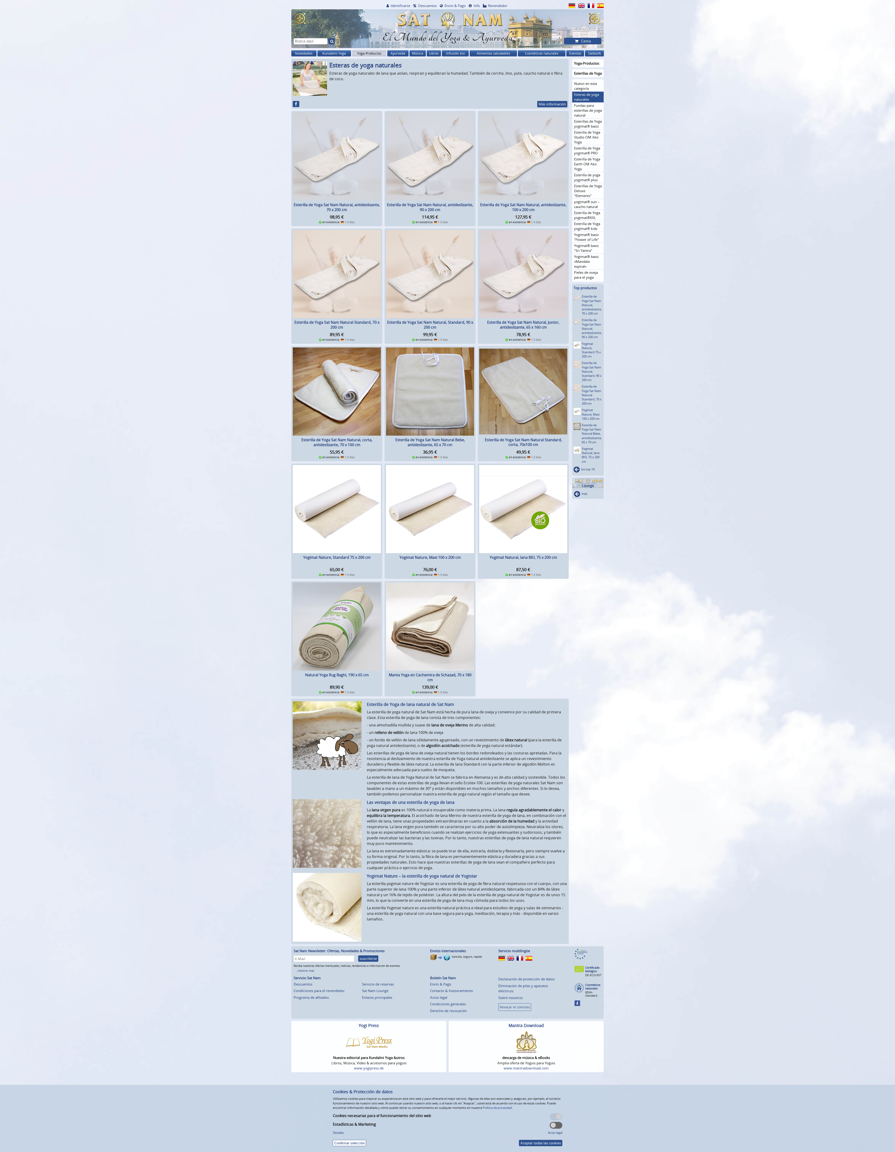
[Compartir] (296, 104)
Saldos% (594, 53)
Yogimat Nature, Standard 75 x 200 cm (337, 557)
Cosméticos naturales (541, 53)
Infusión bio (455, 53)
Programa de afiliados (311, 997)
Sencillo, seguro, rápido (467, 957)
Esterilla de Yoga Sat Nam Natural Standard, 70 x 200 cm (336, 325)
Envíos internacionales (448, 950)
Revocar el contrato (515, 1007)
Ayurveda (398, 53)
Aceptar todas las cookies (540, 1143)
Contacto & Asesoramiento (451, 990)
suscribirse (368, 958)
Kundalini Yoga (334, 53)
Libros (434, 53)
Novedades (304, 53)
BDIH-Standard (591, 994)
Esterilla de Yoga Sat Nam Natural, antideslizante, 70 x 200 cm (337, 207)
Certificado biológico (592, 969)
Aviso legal (438, 997)
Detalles (338, 1133)
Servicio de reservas (378, 984)
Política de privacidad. (498, 1108)
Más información (552, 104)
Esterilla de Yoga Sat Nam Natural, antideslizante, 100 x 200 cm (523, 207)
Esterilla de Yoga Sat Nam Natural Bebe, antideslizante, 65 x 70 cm (430, 442)
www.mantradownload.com (526, 1068)
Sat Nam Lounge (375, 990)
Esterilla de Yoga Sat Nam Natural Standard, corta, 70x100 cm (523, 442)
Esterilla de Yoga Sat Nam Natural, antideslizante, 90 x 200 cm (430, 207)
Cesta (585, 41)
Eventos (575, 53)
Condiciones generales (448, 1004)
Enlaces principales (377, 997)
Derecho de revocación (448, 1010)
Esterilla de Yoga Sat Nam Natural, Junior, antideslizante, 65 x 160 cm (523, 325)
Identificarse (400, 5)
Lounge (588, 485)
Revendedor (497, 5)
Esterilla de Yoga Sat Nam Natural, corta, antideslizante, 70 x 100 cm (336, 442)
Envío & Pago (455, 5)
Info (477, 5)
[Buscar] (332, 41)
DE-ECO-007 (593, 975)
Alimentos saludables (493, 53)
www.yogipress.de (369, 1068)
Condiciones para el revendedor (319, 990)
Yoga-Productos (369, 53)
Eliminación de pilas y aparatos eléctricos (523, 988)
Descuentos (427, 5)
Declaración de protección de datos (526, 979)
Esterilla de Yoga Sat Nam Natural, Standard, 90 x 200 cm (430, 325)
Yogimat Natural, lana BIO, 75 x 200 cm (523, 557)
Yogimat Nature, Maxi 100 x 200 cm (430, 557)
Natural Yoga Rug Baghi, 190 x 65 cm (337, 674)
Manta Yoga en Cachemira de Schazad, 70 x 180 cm (430, 677)
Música (417, 53)
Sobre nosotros (510, 997)
